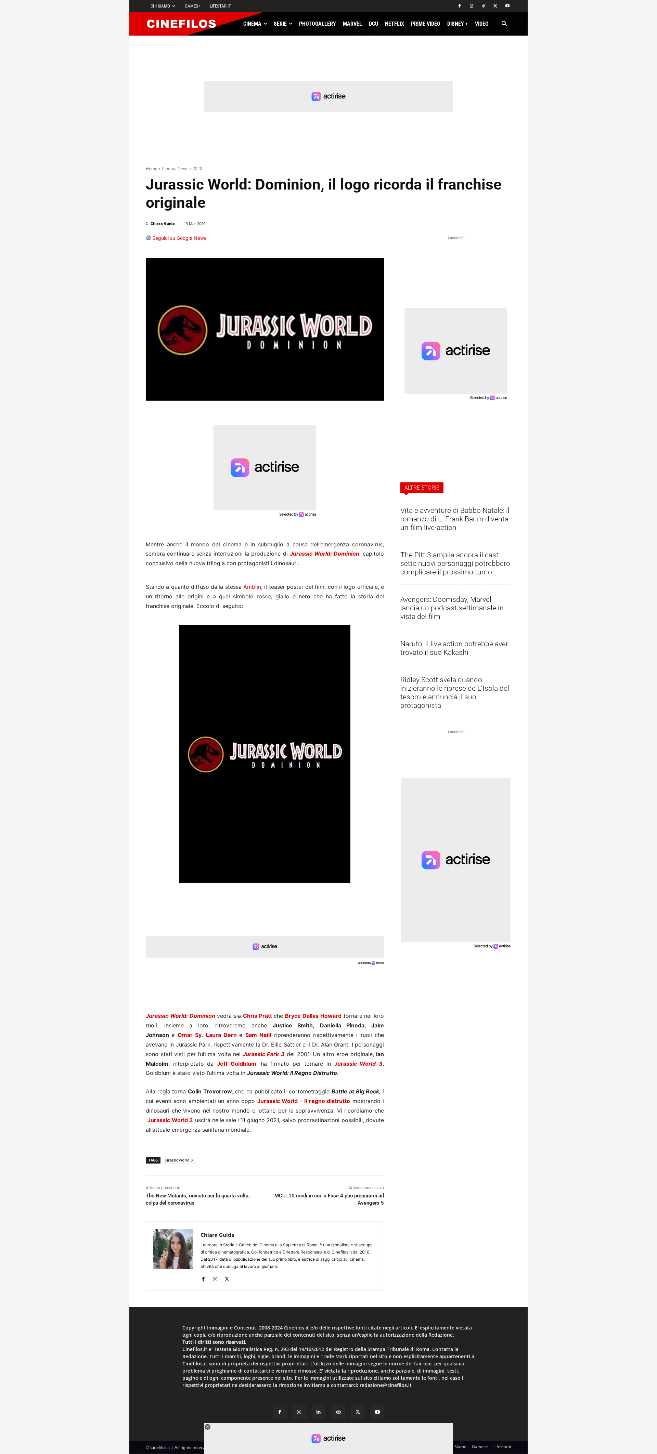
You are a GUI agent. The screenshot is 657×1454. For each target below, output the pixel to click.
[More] (377, 241)
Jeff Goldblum (236, 1063)
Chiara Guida (163, 223)
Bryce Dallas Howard (313, 1015)
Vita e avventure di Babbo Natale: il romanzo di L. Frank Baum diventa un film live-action (455, 519)
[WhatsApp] (328, 241)
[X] (495, 6)
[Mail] (338, 1412)
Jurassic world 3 (179, 1160)
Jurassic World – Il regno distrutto (303, 1101)
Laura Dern (221, 1034)
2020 (197, 168)
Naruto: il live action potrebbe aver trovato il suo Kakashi (454, 648)
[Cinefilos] (185, 24)
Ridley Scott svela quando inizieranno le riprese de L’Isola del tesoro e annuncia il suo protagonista (454, 693)
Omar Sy (190, 1034)
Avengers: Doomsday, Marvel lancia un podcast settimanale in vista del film (452, 608)
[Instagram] (472, 6)
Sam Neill (258, 1034)
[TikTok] (484, 6)
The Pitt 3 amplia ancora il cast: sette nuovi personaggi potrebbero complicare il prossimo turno (455, 563)
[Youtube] (507, 6)
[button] (504, 24)
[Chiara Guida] (173, 1256)
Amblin (252, 586)
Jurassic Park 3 (264, 1054)
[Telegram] (359, 241)
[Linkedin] (343, 241)
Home (151, 168)
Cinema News (175, 168)
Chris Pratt (257, 1015)
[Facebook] (460, 6)
